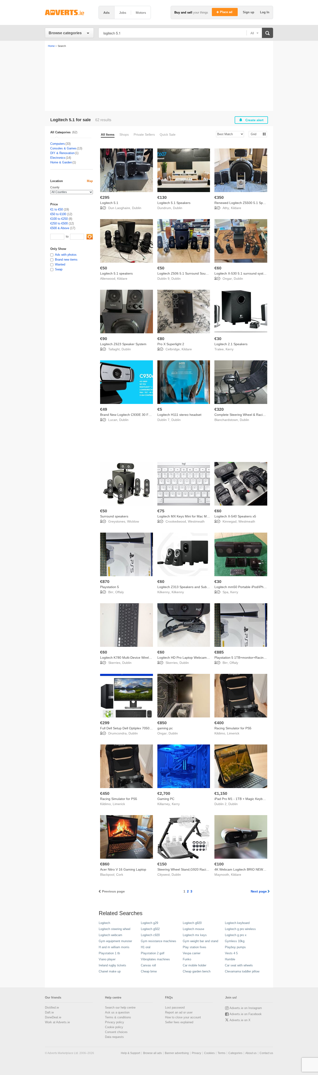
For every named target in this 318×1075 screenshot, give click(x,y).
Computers (57, 143)
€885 (219, 652)
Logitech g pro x (236, 935)
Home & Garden (61, 162)
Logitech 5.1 (109, 203)
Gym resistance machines (158, 941)
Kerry (229, 349)
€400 (219, 722)
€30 (217, 338)
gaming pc (165, 728)
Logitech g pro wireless (240, 929)
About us (251, 1053)
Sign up (249, 12)
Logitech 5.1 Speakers (173, 203)
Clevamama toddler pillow (242, 971)
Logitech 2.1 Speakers (230, 344)
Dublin (136, 208)
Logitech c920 (150, 935)
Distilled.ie (52, 1007)
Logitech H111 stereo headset (179, 415)
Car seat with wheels (239, 965)
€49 (103, 409)
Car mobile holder (194, 965)
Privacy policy (114, 1022)
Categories (235, 1053)
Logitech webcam (110, 935)
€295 (104, 197)
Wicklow (133, 521)
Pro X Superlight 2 (170, 344)
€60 (217, 268)
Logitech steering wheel (114, 929)
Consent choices (116, 1032)
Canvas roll (148, 965)
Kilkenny (178, 592)
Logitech (104, 923)
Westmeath (196, 521)
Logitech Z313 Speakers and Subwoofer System (193, 587)
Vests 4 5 (231, 953)
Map (90, 181)
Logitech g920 (192, 923)
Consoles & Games (63, 148)
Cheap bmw (149, 971)
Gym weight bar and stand (200, 941)
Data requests (114, 1037)
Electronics (57, 157)
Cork (119, 874)
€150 (162, 864)
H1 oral (145, 947)
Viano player (107, 959)
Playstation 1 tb (109, 953)
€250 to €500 (59, 223)
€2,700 (163, 793)
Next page (259, 891)
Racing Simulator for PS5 (232, 728)
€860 (104, 864)
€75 (160, 511)
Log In (264, 12)
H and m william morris (114, 947)
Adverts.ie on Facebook (246, 1014)
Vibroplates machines (155, 959)
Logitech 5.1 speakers (116, 273)
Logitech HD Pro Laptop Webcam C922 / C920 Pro (194, 657)
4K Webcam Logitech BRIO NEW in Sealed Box (249, 869)
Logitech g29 (149, 923)
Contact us (266, 1053)
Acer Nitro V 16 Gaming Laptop (123, 869)
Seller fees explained (179, 1022)
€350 (219, 197)
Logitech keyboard (237, 923)
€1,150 (220, 793)
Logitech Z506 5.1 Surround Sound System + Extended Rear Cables (207, 273)
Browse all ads (152, 1053)
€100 (219, 864)
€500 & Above (59, 228)
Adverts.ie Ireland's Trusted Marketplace (69, 12)
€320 (219, 409)
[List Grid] (256, 134)
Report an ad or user (179, 1012)
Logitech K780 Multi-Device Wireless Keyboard (134, 657)
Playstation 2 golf (152, 953)
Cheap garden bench (196, 971)
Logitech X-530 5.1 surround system (241, 273)
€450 (104, 793)
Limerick (233, 733)
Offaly (119, 592)
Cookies (209, 1053)
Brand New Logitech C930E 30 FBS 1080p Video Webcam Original (149, 415)
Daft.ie (49, 1012)
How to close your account (183, 1017)
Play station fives (194, 947)
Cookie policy (114, 1027)
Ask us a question (117, 1012)
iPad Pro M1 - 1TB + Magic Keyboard (241, 799)
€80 (160, 338)
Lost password (175, 1007)
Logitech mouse (193, 929)
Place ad (226, 12)
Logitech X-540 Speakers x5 (235, 516)
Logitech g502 (150, 929)
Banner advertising (177, 1053)
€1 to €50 (56, 209)
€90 (103, 338)
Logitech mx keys (195, 935)
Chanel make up (110, 971)
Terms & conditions (118, 1017)
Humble (230, 959)
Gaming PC (165, 799)
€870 (104, 581)
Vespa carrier (191, 953)
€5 (159, 409)
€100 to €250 (59, 219)
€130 (162, 197)
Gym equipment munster (115, 941)
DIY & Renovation (62, 153)
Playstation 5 (109, 587)
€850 (162, 722)
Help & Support (130, 1053)
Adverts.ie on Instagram (246, 1008)
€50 (103, 268)
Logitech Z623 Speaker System (123, 344)
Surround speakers (114, 516)
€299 (104, 722)
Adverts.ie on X (240, 1020)
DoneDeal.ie (53, 1017)
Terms (221, 1053)
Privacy (196, 1053)
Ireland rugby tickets (112, 965)
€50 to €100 (58, 214)
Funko (187, 959)
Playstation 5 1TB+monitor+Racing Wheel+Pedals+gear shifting (261, 657)
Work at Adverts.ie (57, 1022)
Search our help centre (120, 1007)
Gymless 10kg (234, 941)
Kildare (236, 208)
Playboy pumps (235, 947)
